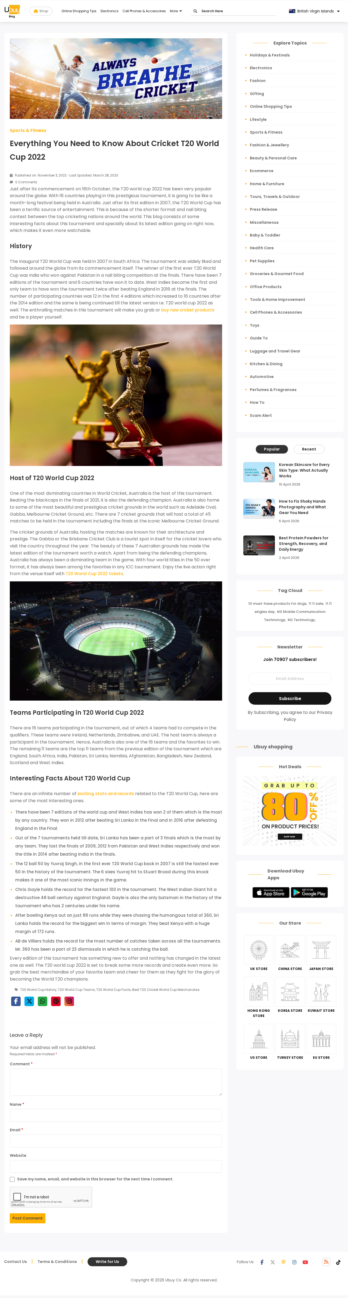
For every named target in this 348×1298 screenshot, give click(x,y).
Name (17, 1104)
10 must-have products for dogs (277, 603)
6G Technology (301, 619)
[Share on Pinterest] (56, 1001)
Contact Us (15, 1261)
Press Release (263, 209)
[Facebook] (262, 1262)
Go (195, 11)
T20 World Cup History (38, 989)
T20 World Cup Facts (113, 989)
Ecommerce (262, 171)
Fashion (258, 80)
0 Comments (25, 182)
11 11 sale (316, 603)
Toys (254, 325)
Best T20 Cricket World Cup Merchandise (165, 989)
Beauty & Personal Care (273, 158)
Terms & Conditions (57, 1261)
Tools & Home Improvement (277, 299)
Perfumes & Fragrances (273, 389)
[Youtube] (305, 1262)
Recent (309, 449)
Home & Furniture (267, 184)
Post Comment (28, 1218)
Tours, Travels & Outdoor (275, 196)
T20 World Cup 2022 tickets (94, 573)
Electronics (110, 11)
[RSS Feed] (326, 1262)
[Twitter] (272, 1262)
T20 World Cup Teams (76, 989)
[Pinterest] (283, 1262)
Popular (272, 449)
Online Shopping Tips (79, 11)
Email (16, 1130)
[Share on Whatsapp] (42, 1001)
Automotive (262, 376)
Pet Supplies (262, 261)
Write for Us (107, 1261)
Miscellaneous (264, 222)
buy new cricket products (188, 310)
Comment (21, 1064)
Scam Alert (261, 415)
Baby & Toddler (265, 235)
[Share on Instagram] (69, 1001)
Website (18, 1155)
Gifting (257, 93)
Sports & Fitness (28, 130)
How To (257, 402)
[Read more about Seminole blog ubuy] (12, 11)
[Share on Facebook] (16, 1001)
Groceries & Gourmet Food (277, 273)
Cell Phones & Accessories (144, 11)
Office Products (266, 286)
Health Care (262, 248)
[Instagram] (294, 1262)
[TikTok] (338, 1262)
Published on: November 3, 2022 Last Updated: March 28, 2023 (66, 175)
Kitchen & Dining (266, 364)
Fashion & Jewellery (269, 145)
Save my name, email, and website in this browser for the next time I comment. (95, 1179)
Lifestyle (258, 119)
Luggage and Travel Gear (275, 351)
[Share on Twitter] (29, 1001)
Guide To (259, 338)
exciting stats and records (105, 793)
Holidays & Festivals (270, 55)
